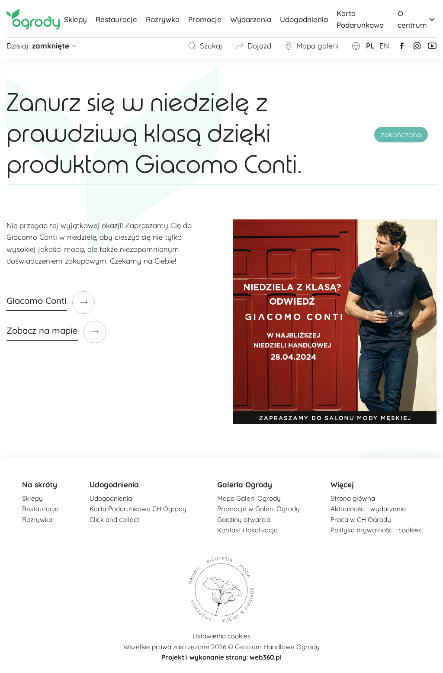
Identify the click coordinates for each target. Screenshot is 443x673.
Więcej (342, 484)
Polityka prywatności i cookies (376, 530)
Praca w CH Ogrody (361, 519)
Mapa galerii (317, 45)
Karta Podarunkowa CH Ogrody (138, 509)
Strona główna (353, 498)
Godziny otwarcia (243, 519)
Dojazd (259, 45)
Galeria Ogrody (244, 484)
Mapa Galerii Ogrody (249, 498)
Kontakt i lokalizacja (247, 530)
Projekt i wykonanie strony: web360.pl (221, 657)
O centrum (412, 19)
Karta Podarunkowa (360, 19)
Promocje (205, 19)
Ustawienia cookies (221, 636)
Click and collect (114, 519)
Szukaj (211, 45)
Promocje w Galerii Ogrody (258, 509)
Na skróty (39, 484)
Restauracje (116, 19)
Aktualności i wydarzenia (368, 509)
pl (370, 45)
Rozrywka (163, 19)
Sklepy (75, 19)
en (384, 45)
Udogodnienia (304, 19)
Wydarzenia (250, 19)
